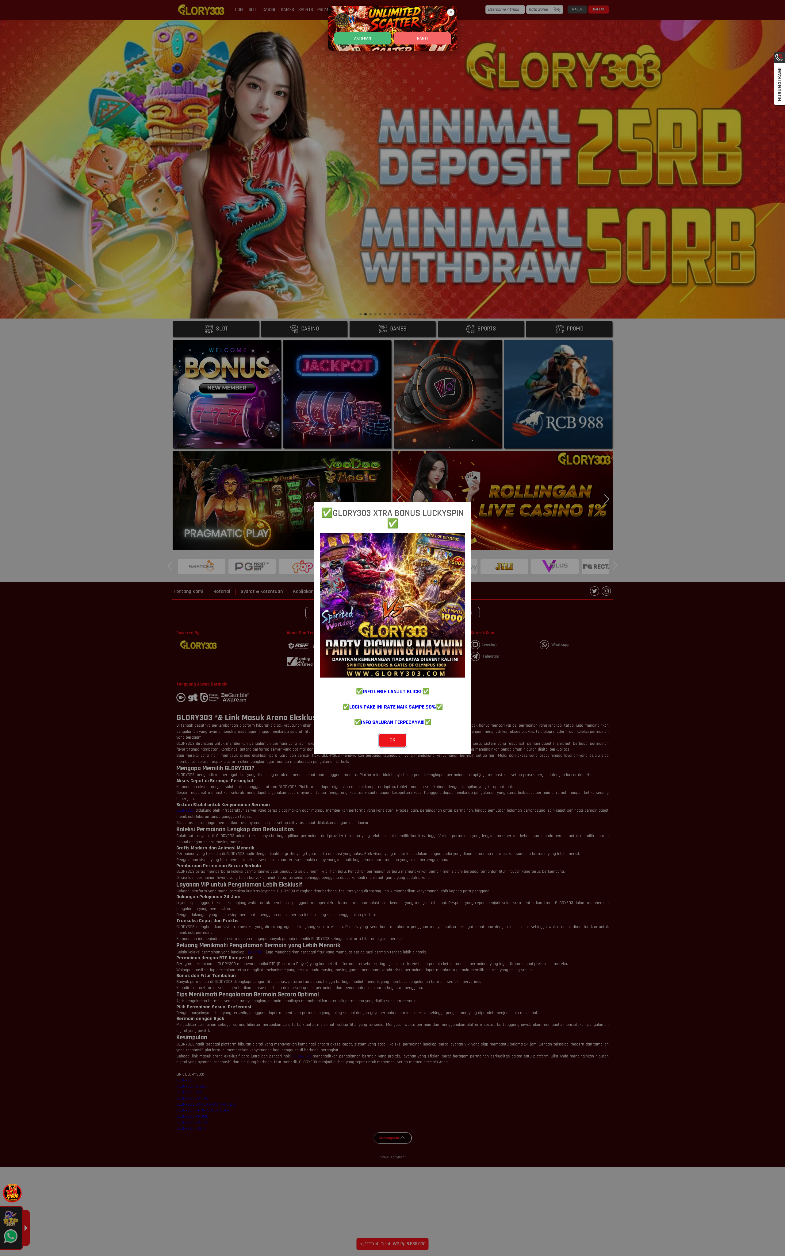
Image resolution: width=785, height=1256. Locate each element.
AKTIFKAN (362, 38)
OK (393, 739)
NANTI (422, 38)
